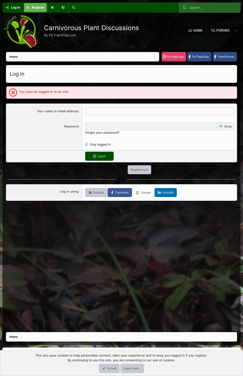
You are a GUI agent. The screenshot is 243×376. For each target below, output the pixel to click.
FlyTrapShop (175, 56)
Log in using (69, 191)
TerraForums (226, 56)
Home (198, 30)
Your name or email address (57, 111)
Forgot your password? (102, 132)
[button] (63, 7)
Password (71, 126)
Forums (223, 30)
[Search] (73, 7)
